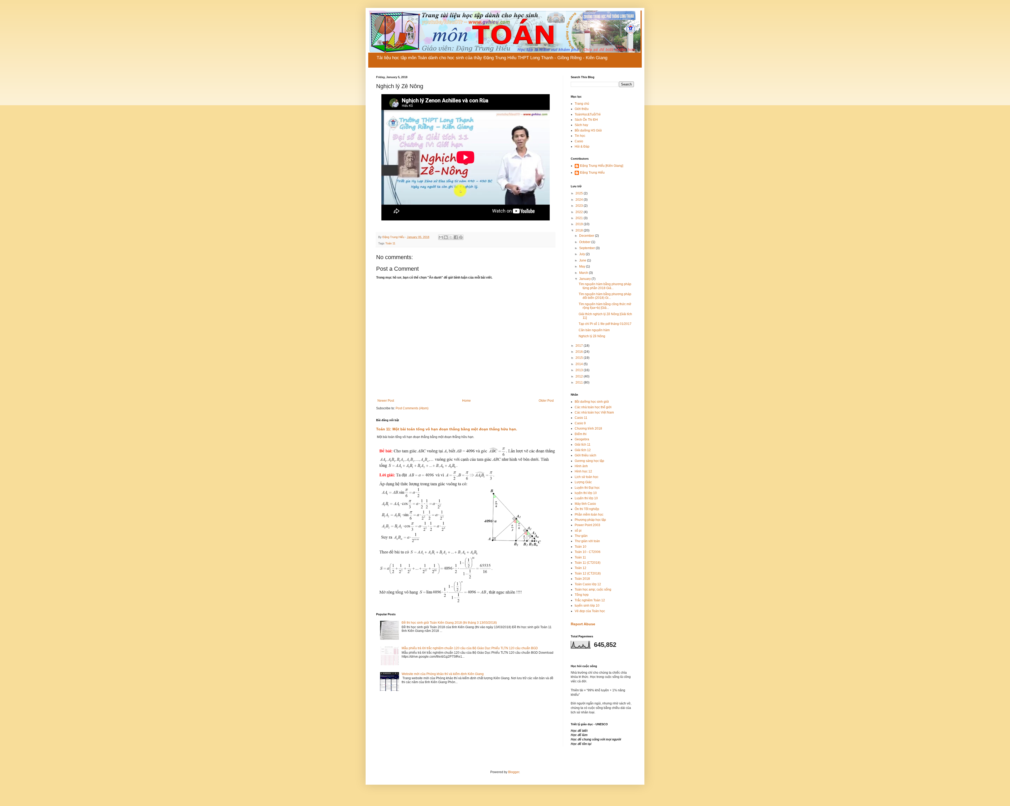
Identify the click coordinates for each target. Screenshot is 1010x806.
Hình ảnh (581, 466)
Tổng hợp (582, 595)
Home (466, 400)
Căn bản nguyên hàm (594, 330)
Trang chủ (582, 103)
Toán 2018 (582, 579)
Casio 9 (580, 423)
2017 (579, 345)
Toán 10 (580, 546)
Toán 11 (390, 243)
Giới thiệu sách (585, 455)
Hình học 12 (583, 471)
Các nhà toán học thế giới (593, 407)
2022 (579, 212)
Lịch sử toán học (586, 477)
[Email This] (440, 237)
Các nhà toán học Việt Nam (594, 412)
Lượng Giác (583, 482)
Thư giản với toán (587, 541)
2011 (579, 382)
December (587, 236)
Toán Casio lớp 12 (588, 584)
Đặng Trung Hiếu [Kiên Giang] (601, 166)
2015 (579, 358)
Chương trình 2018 (588, 428)
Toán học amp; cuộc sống (593, 589)
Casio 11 (581, 418)
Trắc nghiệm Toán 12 (590, 600)
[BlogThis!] (445, 237)
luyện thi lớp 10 (586, 493)
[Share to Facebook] (455, 237)
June (583, 260)
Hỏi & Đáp (582, 146)
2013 (579, 370)
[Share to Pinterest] (460, 237)
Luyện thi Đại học (587, 488)
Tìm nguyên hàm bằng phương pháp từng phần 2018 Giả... (605, 286)
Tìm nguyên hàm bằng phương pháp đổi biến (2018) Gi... (605, 296)
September (587, 248)
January (585, 279)
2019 (579, 224)
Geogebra (582, 439)
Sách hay (581, 125)
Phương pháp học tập (590, 520)
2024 (579, 200)
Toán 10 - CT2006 (587, 552)
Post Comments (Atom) (412, 408)
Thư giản (581, 536)
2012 (579, 376)
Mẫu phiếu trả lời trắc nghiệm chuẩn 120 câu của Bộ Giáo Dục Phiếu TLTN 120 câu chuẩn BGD (470, 648)
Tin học (580, 136)
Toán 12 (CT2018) (588, 573)
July (582, 254)
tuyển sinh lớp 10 (587, 605)
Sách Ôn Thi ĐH (586, 120)
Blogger (513, 772)
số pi (578, 530)
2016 (579, 352)
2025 (579, 193)
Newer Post (385, 400)
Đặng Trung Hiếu (592, 172)
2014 (579, 364)
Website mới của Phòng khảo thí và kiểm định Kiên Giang (443, 674)
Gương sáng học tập (589, 461)
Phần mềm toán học (589, 514)
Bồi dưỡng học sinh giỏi (592, 402)
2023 (579, 206)
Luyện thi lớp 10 (586, 498)
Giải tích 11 (582, 444)
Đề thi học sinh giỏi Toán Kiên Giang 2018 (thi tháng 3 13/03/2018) (449, 622)
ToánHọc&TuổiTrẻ (588, 114)
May (582, 266)
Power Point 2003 (587, 525)
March (584, 273)
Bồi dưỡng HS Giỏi (588, 130)
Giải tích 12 (583, 450)
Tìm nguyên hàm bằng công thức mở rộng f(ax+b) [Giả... (605, 306)
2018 (579, 230)
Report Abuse (583, 624)
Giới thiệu (582, 109)
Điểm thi (581, 434)
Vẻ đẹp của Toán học (590, 611)
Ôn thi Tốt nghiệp (587, 509)
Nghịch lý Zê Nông (592, 336)
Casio (579, 141)
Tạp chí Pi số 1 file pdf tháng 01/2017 (605, 324)
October (585, 242)
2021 (579, 218)
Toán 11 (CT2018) (587, 563)
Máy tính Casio (585, 504)
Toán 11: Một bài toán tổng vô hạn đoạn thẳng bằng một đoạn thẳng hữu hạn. (446, 429)
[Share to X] (450, 237)
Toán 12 (580, 568)
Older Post (546, 400)
